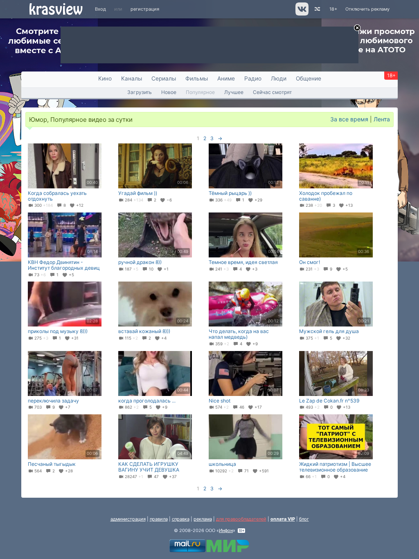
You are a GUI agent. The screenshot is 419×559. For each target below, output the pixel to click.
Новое (168, 92)
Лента (382, 119)
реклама (203, 519)
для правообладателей (241, 519)
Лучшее (233, 92)
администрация (128, 519)
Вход (100, 9)
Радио (252, 78)
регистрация (145, 9)
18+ (333, 9)
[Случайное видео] (317, 9)
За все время (349, 119)
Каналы (131, 78)
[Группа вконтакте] (301, 14)
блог (304, 519)
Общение (308, 78)
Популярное (200, 92)
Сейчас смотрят (272, 92)
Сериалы (163, 78)
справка (180, 519)
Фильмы (196, 78)
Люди (278, 78)
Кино (105, 78)
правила (159, 519)
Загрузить (139, 92)
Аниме (226, 78)
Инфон (226, 530)
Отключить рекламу (367, 9)
